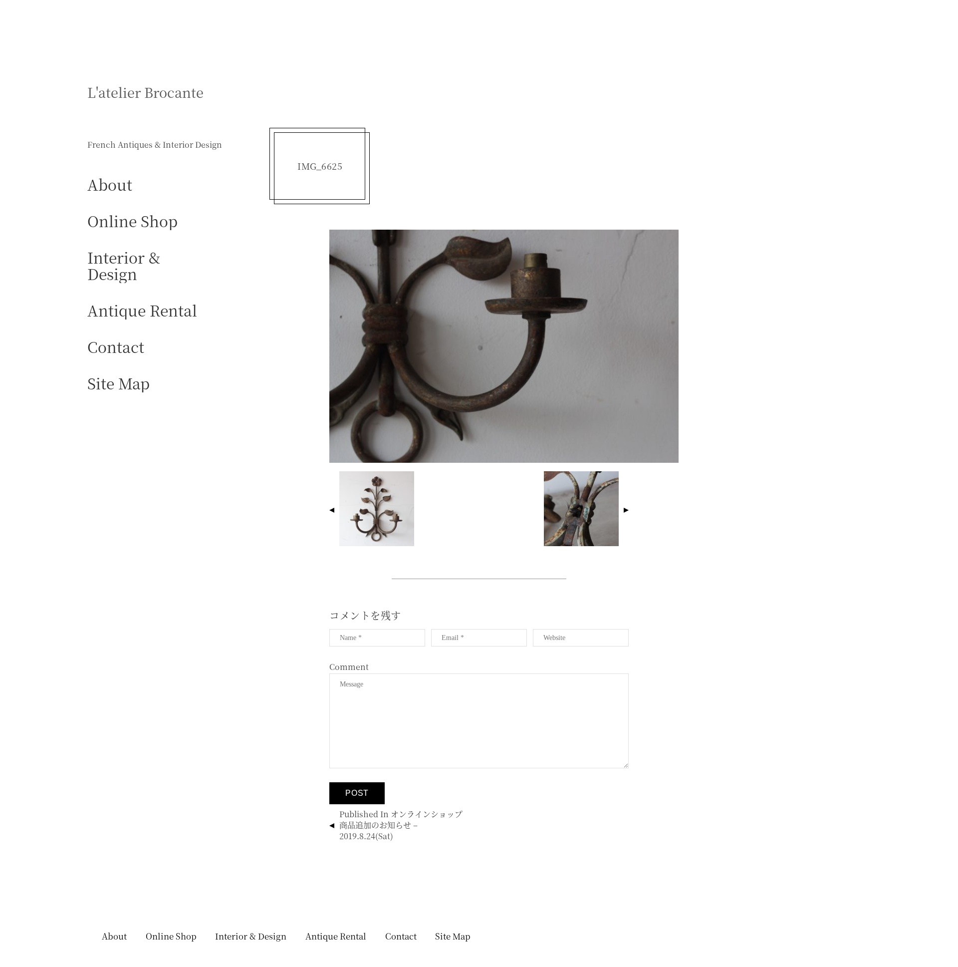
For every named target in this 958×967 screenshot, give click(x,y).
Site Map (118, 382)
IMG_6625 (319, 166)
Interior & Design (123, 265)
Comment (349, 666)
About (109, 184)
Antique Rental (142, 310)
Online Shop (132, 220)
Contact (115, 346)
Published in (401, 825)
